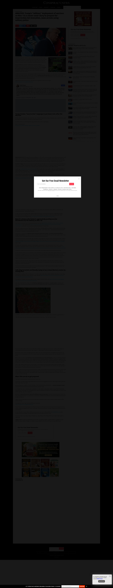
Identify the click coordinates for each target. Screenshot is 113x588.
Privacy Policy (100, 578)
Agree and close (101, 581)
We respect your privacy (51, 190)
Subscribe (82, 586)
